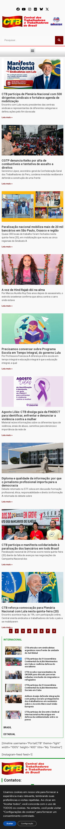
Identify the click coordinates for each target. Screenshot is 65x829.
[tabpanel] (32, 683)
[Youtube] (23, 9)
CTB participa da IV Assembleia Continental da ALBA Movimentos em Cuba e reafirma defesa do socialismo (41, 663)
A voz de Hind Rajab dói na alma (23, 290)
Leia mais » (7, 117)
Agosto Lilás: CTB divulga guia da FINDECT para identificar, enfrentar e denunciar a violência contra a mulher (31, 415)
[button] (32, 50)
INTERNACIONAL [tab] (13, 639)
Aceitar (9, 823)
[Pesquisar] (59, 40)
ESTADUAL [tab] (9, 734)
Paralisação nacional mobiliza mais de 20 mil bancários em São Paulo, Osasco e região (32, 228)
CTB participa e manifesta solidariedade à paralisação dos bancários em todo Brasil (30, 546)
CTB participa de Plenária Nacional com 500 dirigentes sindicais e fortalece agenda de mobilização (32, 97)
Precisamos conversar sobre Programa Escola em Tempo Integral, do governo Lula (31, 350)
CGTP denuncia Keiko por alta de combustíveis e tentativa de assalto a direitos (27, 164)
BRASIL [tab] (8, 727)
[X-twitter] (47, 9)
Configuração (27, 823)
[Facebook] (18, 9)
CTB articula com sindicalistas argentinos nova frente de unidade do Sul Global (42, 650)
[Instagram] (29, 9)
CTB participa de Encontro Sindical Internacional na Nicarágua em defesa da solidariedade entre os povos (42, 716)
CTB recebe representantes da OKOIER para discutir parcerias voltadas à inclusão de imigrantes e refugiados (42, 676)
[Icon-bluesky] (41, 9)
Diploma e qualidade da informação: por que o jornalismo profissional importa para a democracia (32, 482)
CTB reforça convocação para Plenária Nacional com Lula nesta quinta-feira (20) (30, 609)
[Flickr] (35, 9)
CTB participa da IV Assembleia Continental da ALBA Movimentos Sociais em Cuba (41, 687)
